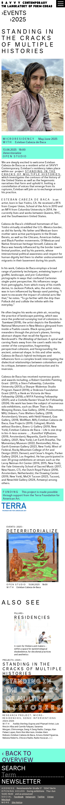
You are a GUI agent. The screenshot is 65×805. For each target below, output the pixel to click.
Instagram (31, 796)
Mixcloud (6, 799)
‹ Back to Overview (17, 755)
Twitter (41, 796)
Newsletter (21, 780)
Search (14, 767)
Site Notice (17, 802)
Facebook (19, 796)
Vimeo (50, 796)
